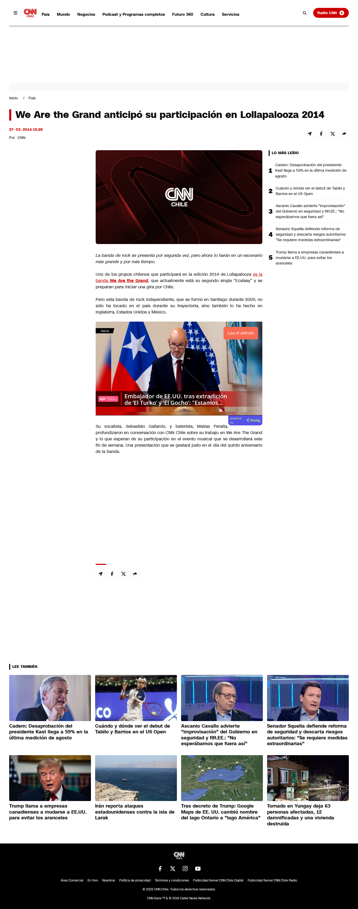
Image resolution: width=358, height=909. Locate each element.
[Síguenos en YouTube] (198, 868)
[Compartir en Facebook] (321, 134)
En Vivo (93, 880)
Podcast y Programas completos (133, 14)
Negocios (86, 14)
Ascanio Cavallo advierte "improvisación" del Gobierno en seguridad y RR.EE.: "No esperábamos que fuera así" (310, 211)
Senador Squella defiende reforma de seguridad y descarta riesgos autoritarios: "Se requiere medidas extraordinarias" (311, 234)
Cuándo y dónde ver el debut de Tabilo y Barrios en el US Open (310, 191)
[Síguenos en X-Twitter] (173, 868)
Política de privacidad (134, 880)
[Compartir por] (344, 134)
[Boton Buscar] (305, 13)
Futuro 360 (182, 14)
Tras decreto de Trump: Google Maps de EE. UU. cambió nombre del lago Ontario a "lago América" (221, 812)
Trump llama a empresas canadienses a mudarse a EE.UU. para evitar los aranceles (310, 258)
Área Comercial (72, 880)
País (46, 14)
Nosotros (108, 880)
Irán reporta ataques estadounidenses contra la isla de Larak (135, 812)
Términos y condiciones (172, 880)
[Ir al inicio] (30, 13)
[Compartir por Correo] (309, 134)
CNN (21, 137)
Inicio (13, 98)
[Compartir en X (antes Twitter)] (332, 134)
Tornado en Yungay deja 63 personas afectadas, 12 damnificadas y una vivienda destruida (300, 815)
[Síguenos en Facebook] (160, 868)
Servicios (230, 14)
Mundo (63, 14)
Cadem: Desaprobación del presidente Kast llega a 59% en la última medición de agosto (310, 170)
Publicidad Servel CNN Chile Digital (218, 880)
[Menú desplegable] (15, 13)
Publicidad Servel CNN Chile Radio (272, 880)
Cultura (207, 14)
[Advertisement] (48, 450)
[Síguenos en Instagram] (185, 868)
